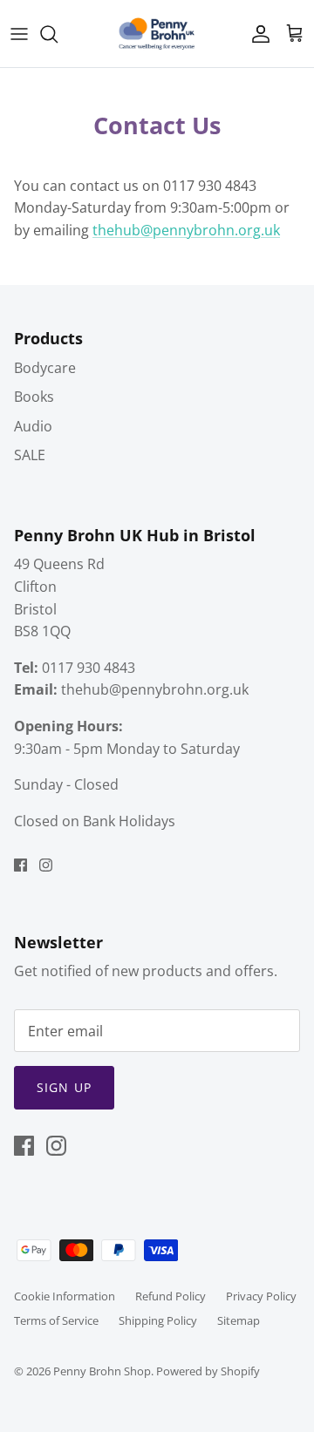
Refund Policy (170, 1296)
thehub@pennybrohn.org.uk (186, 230)
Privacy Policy (261, 1296)
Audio (33, 426)
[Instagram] (45, 865)
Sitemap (238, 1320)
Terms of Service (56, 1320)
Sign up (64, 1087)
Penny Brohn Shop (102, 1371)
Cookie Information (64, 1296)
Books (34, 396)
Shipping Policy (158, 1320)
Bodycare (45, 367)
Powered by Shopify (208, 1371)
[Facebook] (20, 865)
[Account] (256, 34)
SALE (29, 455)
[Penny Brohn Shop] (157, 33)
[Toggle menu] (19, 34)
